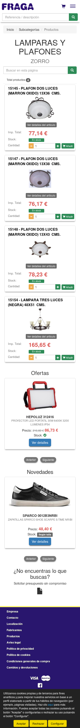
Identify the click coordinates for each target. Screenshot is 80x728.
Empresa (12, 611)
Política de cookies (18, 655)
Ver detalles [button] (40, 442)
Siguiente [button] (48, 460)
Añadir (69, 146)
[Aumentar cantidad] (57, 146)
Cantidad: (14, 145)
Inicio (10, 29)
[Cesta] (63, 6)
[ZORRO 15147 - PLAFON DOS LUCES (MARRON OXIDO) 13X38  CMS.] (40, 179)
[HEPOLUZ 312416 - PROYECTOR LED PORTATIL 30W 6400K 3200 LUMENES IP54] (40, 395)
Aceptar (21, 723)
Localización (14, 624)
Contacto (12, 618)
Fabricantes (14, 630)
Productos (13, 636)
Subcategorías (29, 29)
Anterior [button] (31, 460)
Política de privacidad (20, 649)
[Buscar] (73, 17)
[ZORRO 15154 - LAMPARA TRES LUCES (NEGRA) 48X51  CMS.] (40, 320)
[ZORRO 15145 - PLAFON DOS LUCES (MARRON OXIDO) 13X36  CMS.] (40, 108)
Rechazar (38, 723)
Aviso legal (14, 642)
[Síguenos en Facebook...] (40, 685)
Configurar (57, 723)
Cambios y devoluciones (22, 667)
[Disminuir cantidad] (31, 146)
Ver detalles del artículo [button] (41, 125)
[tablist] (40, 420)
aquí (50, 704)
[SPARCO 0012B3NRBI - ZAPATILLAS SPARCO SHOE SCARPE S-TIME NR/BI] (40, 494)
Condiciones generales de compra (28, 661)
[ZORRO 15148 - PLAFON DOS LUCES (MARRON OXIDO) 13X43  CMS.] (40, 249)
